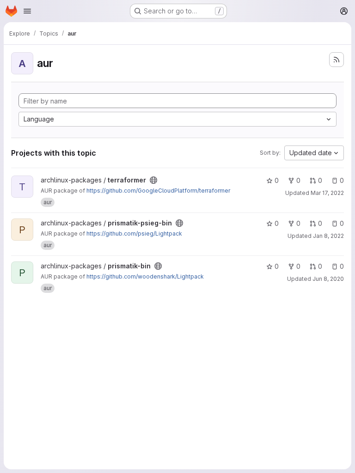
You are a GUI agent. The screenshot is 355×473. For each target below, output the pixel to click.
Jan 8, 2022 (328, 235)
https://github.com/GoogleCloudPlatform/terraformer (158, 190)
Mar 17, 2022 (327, 192)
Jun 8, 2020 (328, 278)
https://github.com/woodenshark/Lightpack (145, 276)
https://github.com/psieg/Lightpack (134, 233)
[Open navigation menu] (27, 11)
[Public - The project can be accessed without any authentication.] (153, 180)
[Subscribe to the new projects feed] (336, 59)
